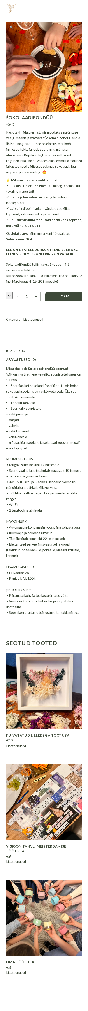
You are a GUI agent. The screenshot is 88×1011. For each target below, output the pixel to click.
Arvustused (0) (21, 359)
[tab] (15, 351)
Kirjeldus (15, 351)
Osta (65, 296)
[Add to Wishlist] (9, 295)
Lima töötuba (20, 962)
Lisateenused (33, 319)
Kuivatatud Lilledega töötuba (37, 735)
